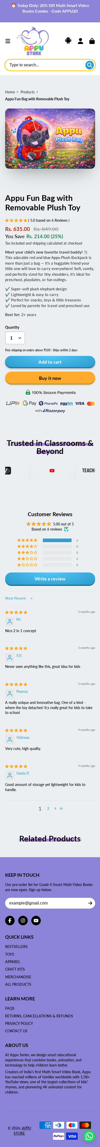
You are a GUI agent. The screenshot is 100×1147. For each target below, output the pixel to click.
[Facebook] (10, 920)
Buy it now (50, 378)
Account (80, 41)
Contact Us (16, 1031)
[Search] (89, 65)
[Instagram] (23, 920)
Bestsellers (16, 946)
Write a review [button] (50, 578)
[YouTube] (36, 920)
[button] (16, 220)
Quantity (12, 327)
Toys (9, 954)
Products (28, 92)
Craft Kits (15, 969)
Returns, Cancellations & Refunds (39, 1016)
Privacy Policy (19, 1023)
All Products (18, 984)
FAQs (9, 1008)
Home (10, 92)
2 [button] (48, 808)
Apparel (12, 962)
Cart (92, 41)
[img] (16, 612)
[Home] (32, 41)
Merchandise (18, 977)
